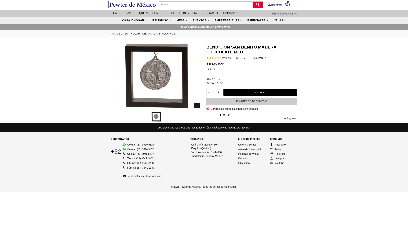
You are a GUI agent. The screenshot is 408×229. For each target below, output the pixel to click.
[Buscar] (258, 4)
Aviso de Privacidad (249, 149)
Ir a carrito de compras (251, 101)
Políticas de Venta (248, 154)
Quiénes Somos (247, 144)
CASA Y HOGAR (133, 20)
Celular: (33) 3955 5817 (140, 144)
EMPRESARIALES (227, 20)
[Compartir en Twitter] (224, 114)
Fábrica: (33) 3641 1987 (140, 167)
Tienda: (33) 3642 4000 (140, 158)
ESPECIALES (256, 20)
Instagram (280, 158)
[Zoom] (197, 105)
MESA (180, 20)
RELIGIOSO (160, 20)
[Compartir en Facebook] (220, 114)
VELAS (279, 20)
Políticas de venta (182, 13)
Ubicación (231, 13)
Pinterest (279, 154)
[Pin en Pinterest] (228, 114)
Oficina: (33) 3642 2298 (140, 163)
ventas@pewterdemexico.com (144, 176)
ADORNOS (168, 33)
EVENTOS (200, 20)
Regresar (291, 118)
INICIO (115, 33)
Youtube (279, 163)
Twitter (278, 149)
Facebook (280, 144)
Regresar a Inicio (284, 13)
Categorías (122, 13)
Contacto (210, 13)
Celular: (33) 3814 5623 (140, 149)
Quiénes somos (150, 13)
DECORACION (151, 33)
